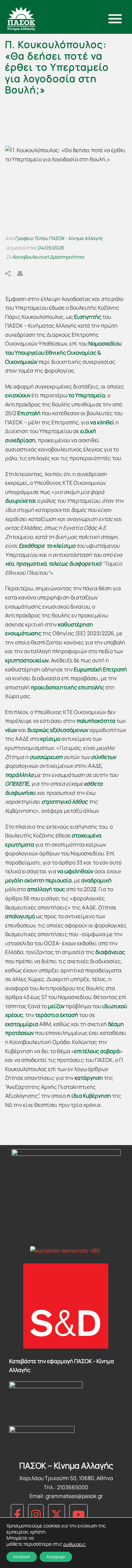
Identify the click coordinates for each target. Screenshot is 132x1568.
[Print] (23, 273)
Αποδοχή (21, 1557)
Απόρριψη (55, 1557)
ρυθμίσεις (74, 1544)
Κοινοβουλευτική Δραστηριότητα (48, 257)
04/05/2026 (51, 247)
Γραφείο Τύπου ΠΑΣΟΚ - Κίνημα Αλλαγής (59, 238)
